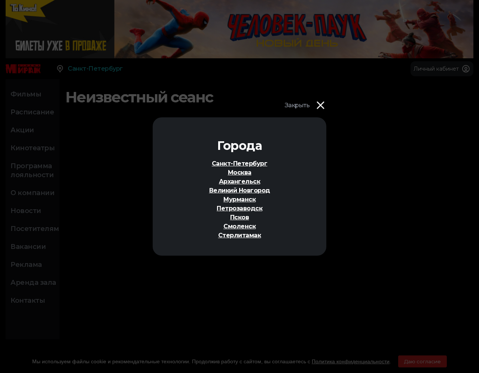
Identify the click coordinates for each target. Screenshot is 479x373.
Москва (239, 172)
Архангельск (239, 181)
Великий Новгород (239, 190)
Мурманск (239, 199)
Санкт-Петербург (240, 163)
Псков (239, 217)
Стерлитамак (239, 235)
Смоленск (239, 226)
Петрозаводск (239, 208)
